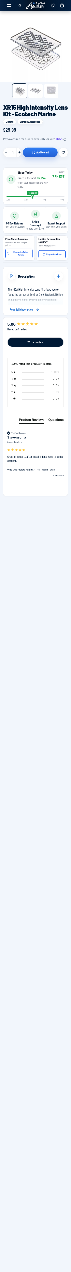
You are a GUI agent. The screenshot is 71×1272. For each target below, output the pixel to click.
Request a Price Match (20, 253)
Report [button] (45, 469)
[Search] (20, 5)
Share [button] (52, 469)
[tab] (31, 421)
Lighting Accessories (30, 121)
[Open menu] (9, 5)
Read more (35, 310)
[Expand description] (58, 276)
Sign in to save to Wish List (63, 152)
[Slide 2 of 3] (35, 91)
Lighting (9, 121)
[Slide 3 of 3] (51, 91)
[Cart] (62, 5)
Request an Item (54, 254)
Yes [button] (38, 469)
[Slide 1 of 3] (20, 91)
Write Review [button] (35, 342)
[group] (35, 324)
